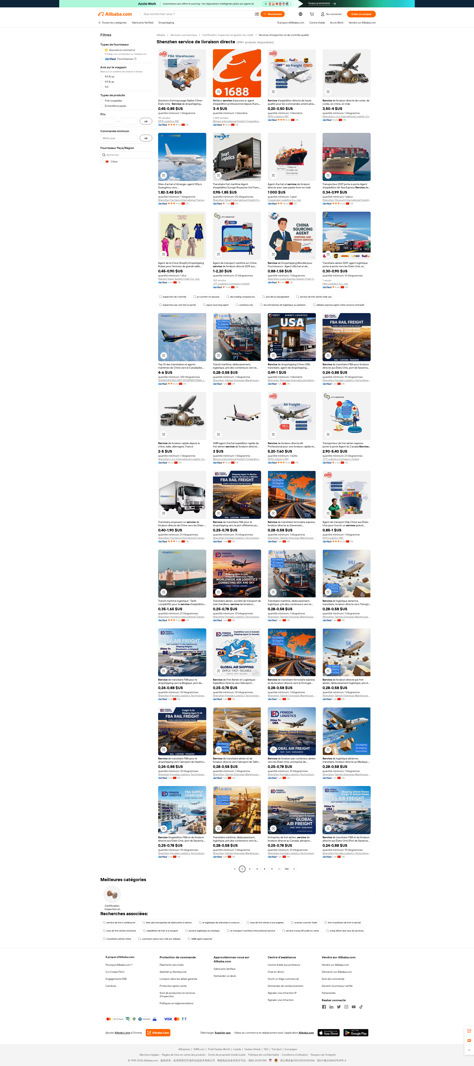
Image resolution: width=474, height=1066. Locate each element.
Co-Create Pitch (115, 971)
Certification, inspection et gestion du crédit (227, 34)
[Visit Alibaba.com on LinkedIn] (331, 1007)
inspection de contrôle (174, 297)
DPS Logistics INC (168, 121)
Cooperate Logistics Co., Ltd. (284, 200)
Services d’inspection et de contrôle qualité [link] (284, 34)
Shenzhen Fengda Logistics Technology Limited (347, 380)
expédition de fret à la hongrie (162, 930)
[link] (469, 1031)
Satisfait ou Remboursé (173, 971)
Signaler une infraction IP (282, 992)
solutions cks (246, 305)
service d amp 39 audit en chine (302, 930)
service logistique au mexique (204, 930)
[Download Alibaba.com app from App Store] (329, 1032)
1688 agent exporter (201, 939)
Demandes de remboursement (285, 985)
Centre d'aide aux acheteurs (284, 964)
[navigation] (126, 452)
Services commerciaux (184, 34)
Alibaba (161, 34)
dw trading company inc (242, 297)
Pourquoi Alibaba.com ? (119, 964)
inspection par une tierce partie (179, 305)
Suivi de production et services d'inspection (177, 994)
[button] (257, 14)
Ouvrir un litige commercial (283, 978)
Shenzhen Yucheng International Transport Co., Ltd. (182, 200)
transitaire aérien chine (118, 939)
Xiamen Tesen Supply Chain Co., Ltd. (179, 278)
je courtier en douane (208, 297)
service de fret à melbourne (120, 922)
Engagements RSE (116, 978)
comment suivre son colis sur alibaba (161, 939)
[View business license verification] (270, 1060)
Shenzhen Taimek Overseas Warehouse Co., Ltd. (237, 380)
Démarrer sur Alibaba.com (337, 971)
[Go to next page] (294, 869)
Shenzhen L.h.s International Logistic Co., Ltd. (347, 116)
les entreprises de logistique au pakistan (285, 305)
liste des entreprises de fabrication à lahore (169, 922)
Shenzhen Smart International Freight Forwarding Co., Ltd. (237, 200)
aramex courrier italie (305, 922)
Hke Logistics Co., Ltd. (335, 283)
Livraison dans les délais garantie (178, 978)
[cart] (312, 14)
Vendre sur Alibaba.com (335, 964)
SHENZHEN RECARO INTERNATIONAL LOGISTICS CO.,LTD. (182, 380)
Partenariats (329, 992)
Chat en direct (276, 971)
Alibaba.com (306, 1032)
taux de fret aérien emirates (121, 930)
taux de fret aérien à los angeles (267, 922)
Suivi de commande (333, 978)
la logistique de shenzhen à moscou (220, 922)
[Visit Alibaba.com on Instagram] (346, 1007)
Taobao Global (252, 1049)
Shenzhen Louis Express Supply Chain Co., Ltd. (292, 278)
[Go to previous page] (234, 869)
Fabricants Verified (224, 968)
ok (146, 121)
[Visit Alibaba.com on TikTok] (361, 1007)
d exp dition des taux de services (347, 930)
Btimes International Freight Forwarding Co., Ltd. (237, 121)
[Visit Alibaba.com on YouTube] (353, 1007)
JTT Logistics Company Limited (231, 283)
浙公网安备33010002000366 (297, 1060)
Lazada (237, 1049)
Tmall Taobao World (219, 1049)
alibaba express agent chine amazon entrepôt (340, 305)
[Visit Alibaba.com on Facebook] (324, 1007)
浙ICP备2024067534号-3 (331, 1060)
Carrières (111, 985)
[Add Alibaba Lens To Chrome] (158, 1032)
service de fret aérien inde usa (316, 297)
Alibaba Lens (122, 1032)
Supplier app (223, 1032)
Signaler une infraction (281, 999)
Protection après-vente (173, 985)
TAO (265, 1049)
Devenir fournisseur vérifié (337, 985)
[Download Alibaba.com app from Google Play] (355, 1032)
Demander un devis (225, 975)
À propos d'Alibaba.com (120, 957)
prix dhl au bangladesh (277, 297)
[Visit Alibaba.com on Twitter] (339, 1007)
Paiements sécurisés (172, 964)
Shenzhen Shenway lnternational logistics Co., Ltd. (292, 380)
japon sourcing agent (218, 305)
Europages (291, 1049)
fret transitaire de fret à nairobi (344, 922)
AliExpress (184, 1049)
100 (287, 869)
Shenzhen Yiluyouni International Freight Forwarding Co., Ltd (347, 200)
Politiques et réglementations (176, 1003)
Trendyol (276, 1049)
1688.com (199, 1049)
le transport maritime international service (252, 930)
